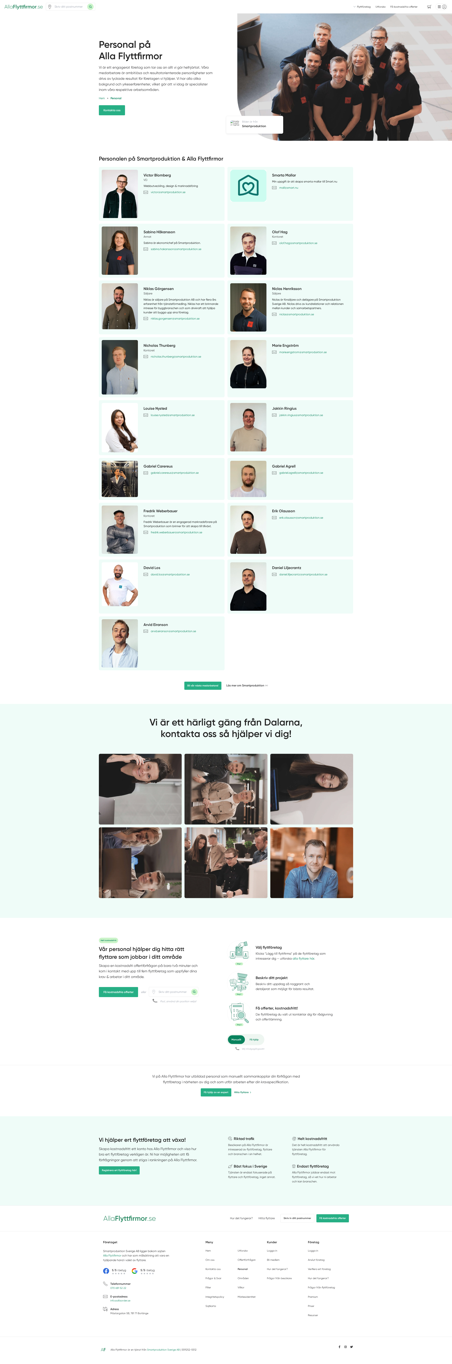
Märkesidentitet (246, 1296)
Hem (208, 1250)
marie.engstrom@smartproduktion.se (303, 352)
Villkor (241, 1287)
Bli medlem (273, 1259)
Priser (311, 1306)
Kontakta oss (111, 110)
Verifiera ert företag (319, 1269)
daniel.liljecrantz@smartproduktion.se (303, 574)
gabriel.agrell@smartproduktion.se (301, 472)
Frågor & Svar (213, 1278)
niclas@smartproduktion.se (296, 314)
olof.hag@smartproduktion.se (298, 243)
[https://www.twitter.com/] (351, 1346)
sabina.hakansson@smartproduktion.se (176, 249)
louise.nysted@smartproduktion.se (173, 415)
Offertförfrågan (247, 1259)
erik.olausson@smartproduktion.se (301, 517)
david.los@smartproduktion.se (170, 574)
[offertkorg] (239, 1013)
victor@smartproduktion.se (168, 192)
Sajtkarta (211, 1306)
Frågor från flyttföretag (321, 1287)
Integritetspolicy (215, 1296)
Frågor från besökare (279, 1278)
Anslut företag (316, 1259)
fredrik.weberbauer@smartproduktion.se (176, 532)
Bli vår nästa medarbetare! (202, 685)
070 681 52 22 (118, 1288)
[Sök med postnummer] (90, 7)
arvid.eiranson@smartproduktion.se (173, 631)
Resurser (313, 1315)
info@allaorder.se (120, 1300)
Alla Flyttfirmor (112, 1255)
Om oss (210, 1259)
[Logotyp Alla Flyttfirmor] (129, 1218)
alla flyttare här (303, 958)
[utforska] (239, 953)
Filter (208, 1287)
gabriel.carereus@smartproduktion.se (175, 472)
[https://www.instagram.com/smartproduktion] (345, 1346)
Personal (243, 1269)
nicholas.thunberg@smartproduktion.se (176, 356)
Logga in (272, 1250)
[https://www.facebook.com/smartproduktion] (339, 1346)
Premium (313, 1296)
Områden (243, 1278)
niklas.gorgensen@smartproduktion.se (175, 318)
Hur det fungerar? (241, 1218)
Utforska (380, 6)
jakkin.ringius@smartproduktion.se (301, 415)
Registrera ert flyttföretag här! (119, 1170)
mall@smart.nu (288, 187)
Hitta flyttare (241, 1092)
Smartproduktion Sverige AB (163, 1349)
